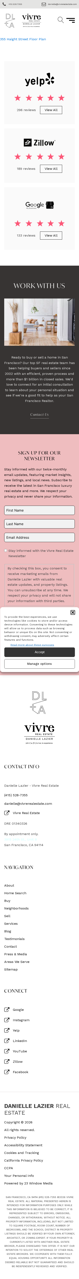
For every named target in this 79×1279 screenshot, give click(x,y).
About (9, 885)
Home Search (15, 893)
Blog (7, 931)
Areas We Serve (16, 962)
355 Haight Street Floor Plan (23, 39)
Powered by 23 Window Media (28, 1183)
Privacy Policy (15, 1137)
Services (11, 923)
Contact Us (39, 414)
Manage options (39, 664)
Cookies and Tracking (21, 1153)
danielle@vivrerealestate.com (28, 803)
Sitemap (11, 969)
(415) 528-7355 (16, 795)
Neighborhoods (16, 908)
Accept (39, 652)
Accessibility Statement (23, 1145)
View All (51, 110)
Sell (7, 916)
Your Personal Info (19, 1175)
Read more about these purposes (32, 644)
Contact (10, 946)
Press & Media (15, 954)
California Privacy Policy (23, 1160)
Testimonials (14, 939)
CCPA (8, 1168)
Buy (7, 900)
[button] (73, 612)
